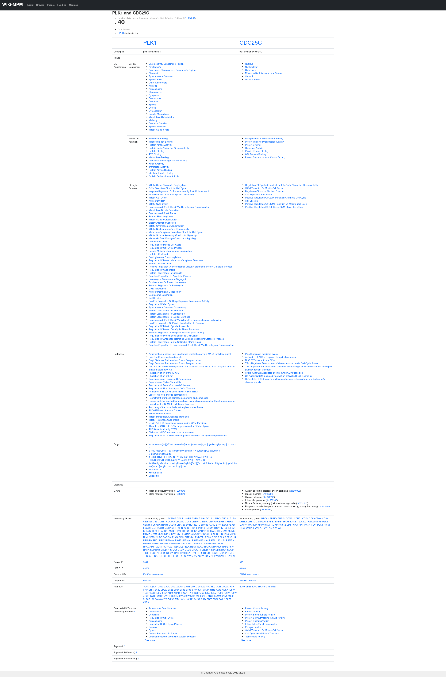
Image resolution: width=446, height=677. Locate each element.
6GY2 (164, 599)
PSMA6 (204, 540)
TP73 (193, 552)
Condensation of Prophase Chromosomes (170, 379)
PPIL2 (221, 537)
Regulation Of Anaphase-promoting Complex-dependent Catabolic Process (186, 338)
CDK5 (318, 518)
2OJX (174, 586)
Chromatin (154, 73)
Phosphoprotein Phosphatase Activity (264, 138)
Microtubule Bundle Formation (164, 210)
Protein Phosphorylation (161, 216)
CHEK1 (243, 521)
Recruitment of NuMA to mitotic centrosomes (171, 404)
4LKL (207, 592)
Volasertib (154, 475)
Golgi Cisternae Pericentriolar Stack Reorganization (175, 360)
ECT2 (197, 524)
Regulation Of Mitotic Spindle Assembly (169, 326)
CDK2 (312, 518)
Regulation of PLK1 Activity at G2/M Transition (172, 388)
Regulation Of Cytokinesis (162, 269)
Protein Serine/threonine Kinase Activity (169, 148)
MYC (173, 534)
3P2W (164, 589)
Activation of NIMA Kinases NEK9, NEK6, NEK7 (173, 391)
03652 (146, 568)
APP (188, 518)
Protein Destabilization (160, 263)
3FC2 (225, 586)
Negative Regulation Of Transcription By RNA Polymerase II (179, 191)
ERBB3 (270, 521)
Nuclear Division (157, 200)
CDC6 (188, 521)
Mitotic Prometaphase (160, 413)
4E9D (158, 592)
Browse (40, 4)
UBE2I (162, 556)
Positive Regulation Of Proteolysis (166, 285)
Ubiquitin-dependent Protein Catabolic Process (172, 636)
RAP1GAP (168, 546)
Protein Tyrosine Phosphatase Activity (264, 141)
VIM (191, 556)
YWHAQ (268, 527)
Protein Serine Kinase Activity (164, 176)
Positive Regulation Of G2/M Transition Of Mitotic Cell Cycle (275, 197)
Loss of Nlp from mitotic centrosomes (168, 394)
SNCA (181, 549)
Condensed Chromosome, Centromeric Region (172, 70)
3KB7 (157, 589)
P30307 (252, 580)
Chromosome (155, 92)
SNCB (188, 549)
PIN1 (181, 537)
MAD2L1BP (204, 531)
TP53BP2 (185, 552)
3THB (212, 589)
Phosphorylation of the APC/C (164, 372)
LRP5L (178, 531)
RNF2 (225, 546)
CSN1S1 (147, 524)
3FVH (231, 586)
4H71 (170, 592)
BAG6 (202, 518)
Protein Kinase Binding (160, 169)
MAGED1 (215, 531)
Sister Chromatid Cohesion (162, 222)
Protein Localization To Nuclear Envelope (169, 316)
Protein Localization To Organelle (165, 272)
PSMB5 (164, 543)
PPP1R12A (230, 537)
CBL (155, 521)
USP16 (178, 556)
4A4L (218, 589)
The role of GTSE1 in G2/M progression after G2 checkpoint (179, 426)
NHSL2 (233, 534)
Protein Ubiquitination (159, 254)
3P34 (176, 589)
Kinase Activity (156, 163)
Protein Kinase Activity (160, 144)
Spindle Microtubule (159, 114)
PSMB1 (221, 540)
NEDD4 (225, 534)
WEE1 (224, 556)
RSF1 (231, 546)
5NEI (198, 596)
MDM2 (154, 534)
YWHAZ (277, 527)
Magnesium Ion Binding (160, 141)
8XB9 (146, 602)
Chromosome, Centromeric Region (166, 63)
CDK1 (305, 518)
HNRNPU (181, 527)
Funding (61, 4)
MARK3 (279, 524)
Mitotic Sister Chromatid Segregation (167, 185)
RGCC (200, 546)
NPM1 (152, 537)
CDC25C (251, 42)
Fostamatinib (155, 472)
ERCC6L (210, 524)
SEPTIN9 (155, 549)
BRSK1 (273, 518)
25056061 (266, 509)
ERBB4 (279, 521)
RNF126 (217, 546)
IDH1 (189, 527)
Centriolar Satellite (158, 123)
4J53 (201, 592)
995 (241, 562)
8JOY (203, 599)
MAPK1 (243, 524)
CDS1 (325, 518)
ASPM (195, 518)
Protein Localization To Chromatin (166, 310)
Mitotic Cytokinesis (158, 203)
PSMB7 (181, 543)
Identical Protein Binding (161, 173)
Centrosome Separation (160, 294)
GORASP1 (170, 527)
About (30, 4)
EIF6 (203, 524)
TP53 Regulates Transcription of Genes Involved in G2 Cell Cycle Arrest (281, 363)
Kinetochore (155, 66)
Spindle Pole (155, 79)
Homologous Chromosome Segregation (168, 279)
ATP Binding (155, 154)
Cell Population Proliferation (259, 194)
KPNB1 (294, 521)
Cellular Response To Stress (163, 633)
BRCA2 (225, 518)
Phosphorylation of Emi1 (161, 375)
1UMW (159, 586)
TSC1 (215, 552)
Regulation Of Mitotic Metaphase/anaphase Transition (176, 260)
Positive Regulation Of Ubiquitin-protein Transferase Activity (179, 301)
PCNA (295, 524)
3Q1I (200, 589)
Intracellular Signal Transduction (261, 624)
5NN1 (224, 596)
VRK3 (212, 556)
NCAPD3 (188, 534)
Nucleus (153, 85)
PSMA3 (179, 540)
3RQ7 (206, 589)
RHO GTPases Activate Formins (165, 410)
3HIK (151, 589)
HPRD (121, 32)
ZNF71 (231, 556)
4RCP (146, 596)
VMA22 (198, 556)
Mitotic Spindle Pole (159, 129)
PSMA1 (170, 540)
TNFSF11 (160, 552)
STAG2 (214, 549)
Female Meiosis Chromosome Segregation (170, 251)
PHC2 (175, 537)
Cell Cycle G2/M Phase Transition (262, 633)
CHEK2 (229, 521)
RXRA (146, 549)
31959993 (272, 500)
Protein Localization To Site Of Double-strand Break (175, 341)
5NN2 (230, 596)
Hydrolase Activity (254, 148)
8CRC (190, 599)
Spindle (152, 104)
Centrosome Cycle (158, 241)
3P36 (188, 589)
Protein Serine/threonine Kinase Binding (265, 157)
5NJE (211, 596)
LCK (300, 521)
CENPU (213, 521)
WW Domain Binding (255, 154)
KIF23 (224, 527)
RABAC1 (221, 543)
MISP (161, 534)
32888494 (182, 490)
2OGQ (167, 586)
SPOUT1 (196, 549)
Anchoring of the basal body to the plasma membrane (176, 407)
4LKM (214, 592)
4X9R (173, 596)
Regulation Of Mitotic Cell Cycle (165, 244)
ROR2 (327, 524)
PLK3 (320, 524)
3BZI (213, 586)
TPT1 (199, 552)
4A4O (225, 589)
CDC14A (170, 521)
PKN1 (307, 524)
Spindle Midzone (157, 126)
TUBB (231, 552)
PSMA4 (187, 540)
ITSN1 (217, 527)
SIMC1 (173, 549)
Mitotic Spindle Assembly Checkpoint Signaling (173, 235)
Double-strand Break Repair (162, 213)
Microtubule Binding (159, 157)
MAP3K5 (323, 521)
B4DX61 (244, 580)
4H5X (164, 592)
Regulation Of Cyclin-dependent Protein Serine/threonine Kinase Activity (281, 185)
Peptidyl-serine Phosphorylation (165, 257)
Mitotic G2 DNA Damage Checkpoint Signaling (172, 238)
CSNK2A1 (261, 521)
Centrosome (155, 98)
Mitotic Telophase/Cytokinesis (164, 419)
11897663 (190, 17)
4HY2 (190, 592)
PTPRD (205, 543)
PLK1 (150, 42)
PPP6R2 (147, 540)
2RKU (194, 586)
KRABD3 (162, 531)
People (51, 4)
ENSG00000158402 (249, 574)
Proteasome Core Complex (162, 608)
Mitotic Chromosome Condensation (166, 225)
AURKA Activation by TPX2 (163, 429)
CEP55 (220, 521)
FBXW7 (147, 527)
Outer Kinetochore (158, 82)
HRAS (286, 521)
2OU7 (180, 586)
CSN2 (156, 524)
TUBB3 (147, 556)
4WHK (160, 596)
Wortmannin (155, 469)
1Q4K (146, 586)
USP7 (186, 556)
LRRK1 (185, 531)
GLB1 (161, 527)
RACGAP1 (148, 546)
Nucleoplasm (155, 88)
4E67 (145, 592)
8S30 (209, 599)
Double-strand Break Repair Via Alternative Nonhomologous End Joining (185, 320)
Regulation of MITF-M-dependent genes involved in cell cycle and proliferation (188, 435)
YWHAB (250, 527)
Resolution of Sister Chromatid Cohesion (169, 385)
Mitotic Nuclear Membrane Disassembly (169, 229)
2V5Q (200, 586)
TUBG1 (155, 556)
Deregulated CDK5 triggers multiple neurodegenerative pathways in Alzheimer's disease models (285, 380)
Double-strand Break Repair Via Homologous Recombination (179, 207)
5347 (145, 562)
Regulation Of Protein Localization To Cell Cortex (173, 335)
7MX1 (178, 599)
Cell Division (155, 298)
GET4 (155, 527)
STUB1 (222, 549)
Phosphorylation (253, 627)
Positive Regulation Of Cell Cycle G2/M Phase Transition (274, 207)
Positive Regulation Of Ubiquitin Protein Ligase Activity (176, 332)
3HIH (145, 589)
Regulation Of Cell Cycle (161, 304)
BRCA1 (265, 518)
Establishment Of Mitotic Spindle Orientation (171, 194)
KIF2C (231, 527)
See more (150, 640)
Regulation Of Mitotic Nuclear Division (264, 191)
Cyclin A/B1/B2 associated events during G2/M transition (177, 422)
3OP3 (254, 586)
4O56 (220, 592)
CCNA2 (289, 518)
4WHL (167, 596)
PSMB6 (173, 543)
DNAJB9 (181, 524)
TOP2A (169, 552)
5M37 (273, 586)
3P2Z (170, 589)
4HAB (177, 592)
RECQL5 (178, 546)
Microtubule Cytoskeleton (161, 117)
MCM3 (231, 531)
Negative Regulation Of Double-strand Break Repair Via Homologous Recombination (191, 345)
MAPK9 (270, 524)
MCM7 (146, 534)
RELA (187, 546)
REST (193, 546)
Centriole (153, 101)
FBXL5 (232, 524)
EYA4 (225, 524)
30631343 (302, 503)
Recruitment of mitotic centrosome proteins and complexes (178, 397)
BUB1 (233, 518)
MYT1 (180, 534)
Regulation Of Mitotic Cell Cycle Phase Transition (174, 329)
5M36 (267, 586)
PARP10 (167, 537)
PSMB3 (147, 543)
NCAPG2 (198, 534)
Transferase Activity (159, 166)
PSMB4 (156, 543)
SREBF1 (206, 549)
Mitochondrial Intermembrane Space (263, 73)
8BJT (184, 599)
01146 (243, 568)
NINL (145, 537)
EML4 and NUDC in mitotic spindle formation (171, 432)
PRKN (162, 540)
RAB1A (213, 543)
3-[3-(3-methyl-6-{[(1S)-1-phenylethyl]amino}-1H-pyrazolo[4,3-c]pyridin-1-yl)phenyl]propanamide (185, 452)
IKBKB (201, 527)
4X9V (180, 596)
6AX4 (158, 599)
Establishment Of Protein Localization (168, 282)
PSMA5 (196, 540)
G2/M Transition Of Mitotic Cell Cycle (167, 188)
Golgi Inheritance (157, 288)
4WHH (153, 596)
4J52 (196, 592)
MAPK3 (262, 524)
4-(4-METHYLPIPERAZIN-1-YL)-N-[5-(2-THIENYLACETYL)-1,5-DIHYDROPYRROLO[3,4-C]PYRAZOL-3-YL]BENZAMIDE (180, 458)
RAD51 (158, 546)
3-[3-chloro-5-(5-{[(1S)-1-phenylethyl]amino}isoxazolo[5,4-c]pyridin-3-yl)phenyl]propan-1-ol (192, 446)
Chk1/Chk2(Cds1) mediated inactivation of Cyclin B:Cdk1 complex (278, 375)
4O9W (233, 592)
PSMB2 (230, 540)
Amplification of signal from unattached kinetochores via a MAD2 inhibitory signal (190, 353)
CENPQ (204, 521)
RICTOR (208, 546)
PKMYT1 (199, 537)
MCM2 (224, 531)
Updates (73, 4)
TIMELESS (149, 552)
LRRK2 (193, 531)
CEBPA (195, 521)
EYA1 (218, 524)
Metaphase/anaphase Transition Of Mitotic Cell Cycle (175, 232)
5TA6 (145, 599)
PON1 (208, 537)
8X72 (228, 599)
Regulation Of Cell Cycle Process (166, 247)
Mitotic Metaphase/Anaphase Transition (169, 416)
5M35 (261, 586)
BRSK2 (281, 518)
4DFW (231, 589)
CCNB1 (162, 521)
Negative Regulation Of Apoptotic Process (170, 276)
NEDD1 (217, 534)
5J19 (192, 596)
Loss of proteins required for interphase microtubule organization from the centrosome (192, 401)
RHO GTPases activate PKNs (260, 360)
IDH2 (194, 527)
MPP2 (167, 534)
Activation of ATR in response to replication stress (270, 357)
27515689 (325, 506)
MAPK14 (252, 524)
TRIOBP (207, 552)
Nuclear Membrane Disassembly (165, 291)
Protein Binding (156, 151)
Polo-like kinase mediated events (165, 357)
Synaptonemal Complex (161, 76)
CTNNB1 (163, 524)
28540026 (295, 490)
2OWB (187, 586)
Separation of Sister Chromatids (165, 382)
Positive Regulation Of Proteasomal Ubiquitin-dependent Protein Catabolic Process (190, 266)
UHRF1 (170, 556)
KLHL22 (153, 531)
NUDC (159, 537)
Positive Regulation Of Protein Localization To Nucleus (176, 323)
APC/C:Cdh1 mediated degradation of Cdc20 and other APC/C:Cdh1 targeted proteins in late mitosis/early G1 (192, 368)
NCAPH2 (207, 534)
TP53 (176, 552)
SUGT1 (230, 549)
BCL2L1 (210, 518)
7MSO (171, 599)
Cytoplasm (154, 95)
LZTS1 (314, 521)
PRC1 (156, 540)
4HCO (183, 592)
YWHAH (259, 527)
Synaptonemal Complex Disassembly (168, 307)
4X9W (186, 596)
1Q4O (153, 586)
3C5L (218, 586)
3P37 (194, 589)
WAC (218, 556)
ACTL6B (172, 518)
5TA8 (151, 599)
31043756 (268, 493)
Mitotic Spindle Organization (163, 219)
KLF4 (146, 531)
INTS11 (209, 527)
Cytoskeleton (155, 110)
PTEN (197, 543)
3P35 (182, 589)
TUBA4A (222, 552)
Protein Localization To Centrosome (167, 313)
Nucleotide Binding (158, 138)
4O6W (226, 592)
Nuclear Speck (252, 79)
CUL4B (172, 524)
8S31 (215, 599)
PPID (214, 537)
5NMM (217, 596)
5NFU (204, 596)
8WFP (222, 599)
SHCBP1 (165, 549)
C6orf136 (147, 521)
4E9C (152, 592)
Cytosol (152, 107)
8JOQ (197, 599)
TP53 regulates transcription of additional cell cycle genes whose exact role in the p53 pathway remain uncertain (288, 368)
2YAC (207, 586)
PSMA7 (213, 540)
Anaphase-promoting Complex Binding (168, 160)
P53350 (147, 580)
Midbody (153, 120)
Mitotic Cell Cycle (158, 197)
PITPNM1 (189, 537)
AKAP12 (181, 518)
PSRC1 (189, 543)
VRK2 (205, 556)
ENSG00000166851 (153, 574)
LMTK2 (307, 521)
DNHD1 (190, 524)
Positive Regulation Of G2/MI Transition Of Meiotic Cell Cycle (276, 203)
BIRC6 (217, 518)
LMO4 (171, 531)
